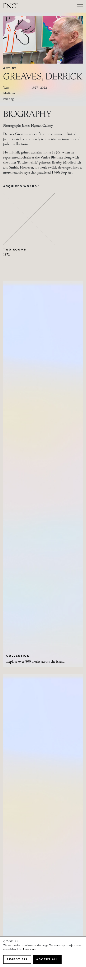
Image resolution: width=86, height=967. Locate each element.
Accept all (47, 959)
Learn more (29, 949)
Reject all (17, 959)
